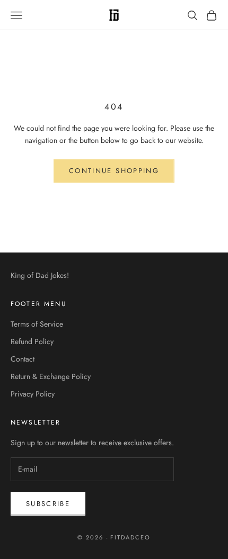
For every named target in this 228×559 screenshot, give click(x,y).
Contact (22, 359)
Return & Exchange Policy (51, 376)
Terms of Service (37, 324)
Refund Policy (32, 341)
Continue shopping (114, 171)
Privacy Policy (33, 394)
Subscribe (48, 504)
